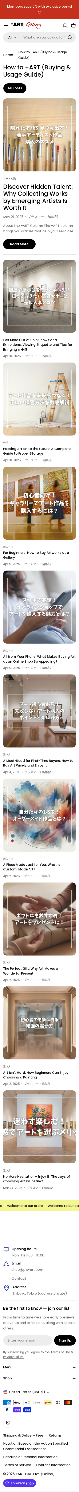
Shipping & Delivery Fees (23, 1435)
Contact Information (53, 1465)
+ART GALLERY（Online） (36, 1473)
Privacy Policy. (13, 1357)
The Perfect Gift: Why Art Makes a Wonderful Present (30, 970)
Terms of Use (60, 1352)
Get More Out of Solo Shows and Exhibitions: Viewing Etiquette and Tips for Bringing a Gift (37, 345)
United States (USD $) (27, 1392)
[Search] (69, 37)
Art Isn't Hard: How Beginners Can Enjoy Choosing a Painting (35, 1075)
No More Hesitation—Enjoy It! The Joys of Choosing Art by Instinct (36, 1178)
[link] (19, 1279)
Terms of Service (17, 1465)
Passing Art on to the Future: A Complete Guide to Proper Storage (37, 451)
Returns (55, 1435)
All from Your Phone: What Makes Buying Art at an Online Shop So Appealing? (39, 658)
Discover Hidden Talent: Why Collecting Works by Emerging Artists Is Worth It (38, 197)
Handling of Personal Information (30, 1457)
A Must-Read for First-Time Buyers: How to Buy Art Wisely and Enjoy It (38, 763)
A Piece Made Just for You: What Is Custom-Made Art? (31, 866)
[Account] (64, 25)
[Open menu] (5, 25)
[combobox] (39, 37)
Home (8, 54)
